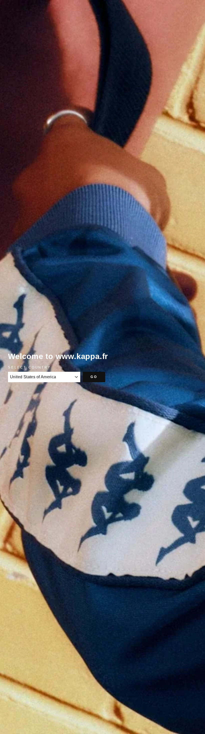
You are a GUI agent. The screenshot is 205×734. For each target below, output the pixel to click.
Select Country (29, 367)
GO (94, 377)
